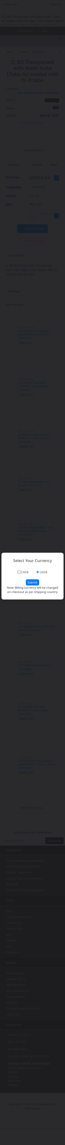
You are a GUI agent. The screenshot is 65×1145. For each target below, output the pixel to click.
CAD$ (25, 572)
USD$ (43, 572)
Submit (32, 582)
